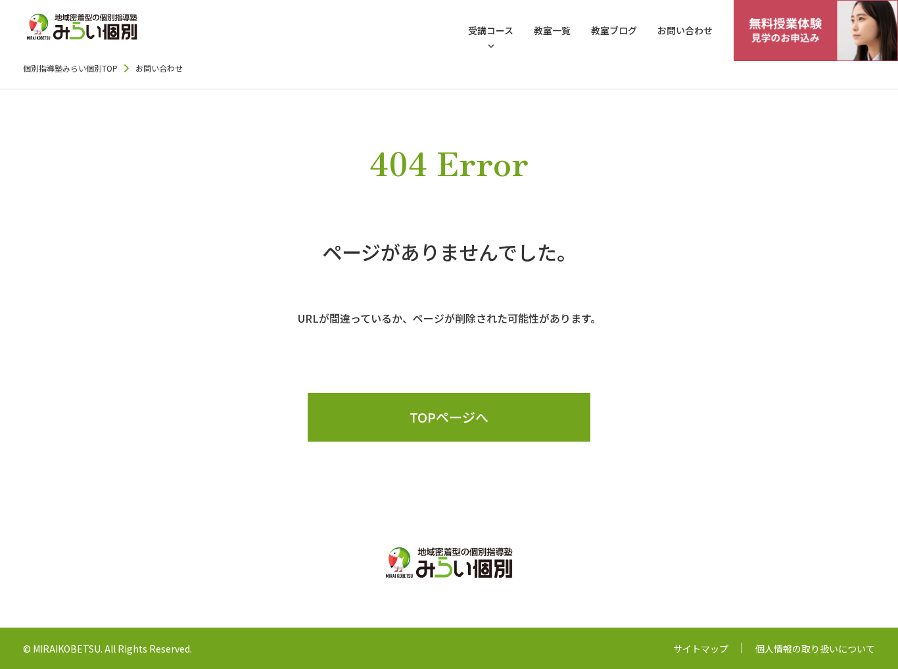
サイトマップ (700, 648)
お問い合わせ (685, 30)
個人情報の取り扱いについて (815, 648)
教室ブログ (614, 30)
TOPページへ (449, 417)
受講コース (490, 30)
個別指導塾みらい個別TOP (70, 68)
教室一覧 (552, 30)
